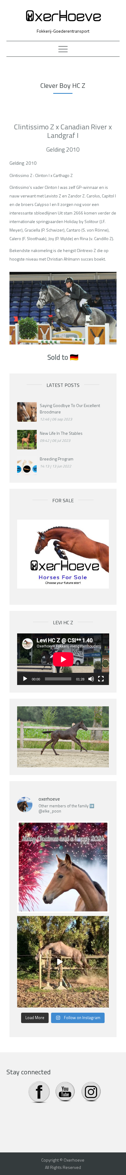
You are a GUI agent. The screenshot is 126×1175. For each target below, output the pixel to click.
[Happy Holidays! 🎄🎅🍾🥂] (63, 867)
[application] (63, 659)
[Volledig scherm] (101, 679)
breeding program (56, 459)
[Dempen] (91, 679)
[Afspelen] (25, 679)
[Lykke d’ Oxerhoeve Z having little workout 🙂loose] (63, 962)
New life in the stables (61, 433)
